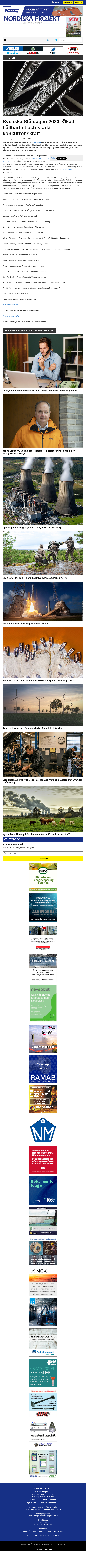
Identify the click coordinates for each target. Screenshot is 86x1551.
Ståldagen (36, 142)
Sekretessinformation (43, 1550)
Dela (53, 158)
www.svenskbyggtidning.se (43, 1494)
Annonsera (78, 2)
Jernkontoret (67, 169)
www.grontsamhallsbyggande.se (43, 1499)
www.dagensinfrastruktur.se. (43, 1497)
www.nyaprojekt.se (43, 1492)
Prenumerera (68, 2)
